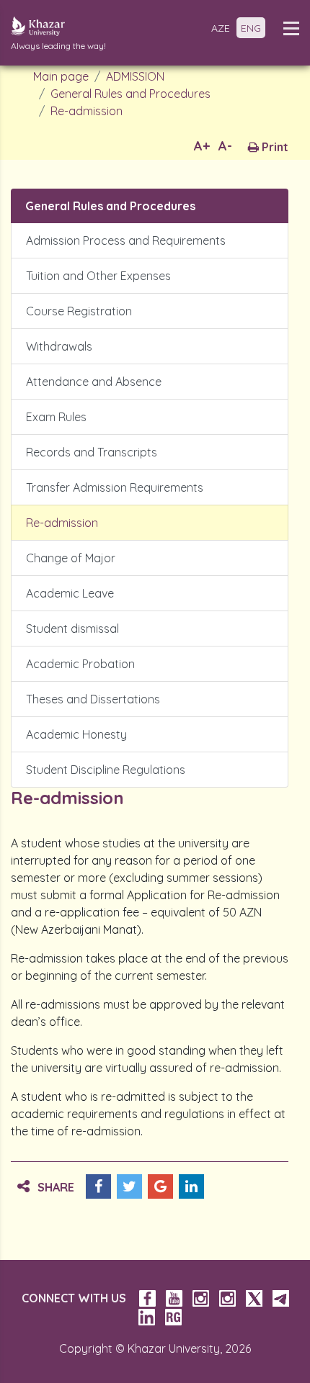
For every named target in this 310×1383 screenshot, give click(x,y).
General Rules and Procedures (130, 93)
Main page (61, 76)
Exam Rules (56, 417)
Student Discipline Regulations (105, 769)
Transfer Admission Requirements (114, 487)
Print (273, 147)
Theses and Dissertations (93, 699)
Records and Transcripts (91, 452)
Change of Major (70, 558)
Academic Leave (70, 593)
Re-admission (86, 111)
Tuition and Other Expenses (98, 276)
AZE (220, 28)
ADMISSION (135, 76)
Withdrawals (59, 346)
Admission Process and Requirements (126, 240)
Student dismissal (72, 628)
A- (225, 146)
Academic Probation (80, 664)
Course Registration (79, 311)
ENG (251, 28)
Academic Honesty (76, 734)
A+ (202, 146)
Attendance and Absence (93, 381)
